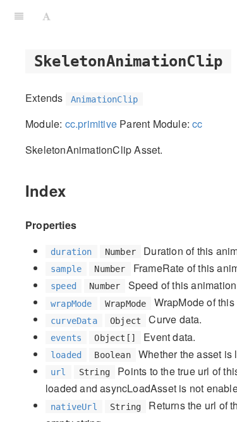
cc (197, 123)
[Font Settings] (46, 16)
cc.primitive (91, 123)
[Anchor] (73, 190)
